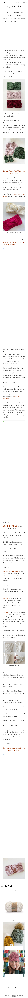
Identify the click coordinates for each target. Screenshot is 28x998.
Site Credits (14, 996)
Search (24, 2)
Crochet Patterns (12, 18)
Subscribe (18, 2)
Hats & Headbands (21, 18)
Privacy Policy (14, 993)
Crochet (5, 18)
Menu (4, 2)
